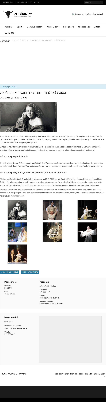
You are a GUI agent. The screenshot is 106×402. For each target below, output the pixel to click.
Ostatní (97, 27)
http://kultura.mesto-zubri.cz (90, 166)
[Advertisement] (53, 63)
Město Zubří (52, 27)
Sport (19, 27)
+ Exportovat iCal (30, 272)
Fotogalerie (68, 27)
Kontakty (37, 2)
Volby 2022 (10, 33)
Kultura (8, 27)
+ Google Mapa (21, 328)
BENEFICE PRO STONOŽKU (13, 374)
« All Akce (4, 41)
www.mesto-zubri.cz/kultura (51, 304)
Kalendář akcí (8, 2)
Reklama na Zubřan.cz (24, 2)
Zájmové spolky (34, 27)
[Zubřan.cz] (19, 14)
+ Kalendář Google (9, 272)
